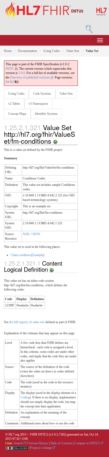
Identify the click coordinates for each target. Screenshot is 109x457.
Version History (38, 443)
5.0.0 (22, 73)
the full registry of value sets (27, 322)
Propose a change (41, 448)
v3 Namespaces (38, 104)
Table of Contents (61, 443)
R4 (7, 82)
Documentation (27, 51)
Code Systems (42, 93)
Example (37, 255)
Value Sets (72, 51)
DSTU (10, 69)
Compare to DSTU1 (87, 443)
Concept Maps (17, 114)
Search (18, 443)
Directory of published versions (30, 77)
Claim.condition (20, 255)
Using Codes (51, 51)
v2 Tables (14, 104)
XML (26, 234)
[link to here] (55, 141)
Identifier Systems (46, 114)
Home (8, 51)
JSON (36, 234)
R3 (12, 82)
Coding (25, 397)
